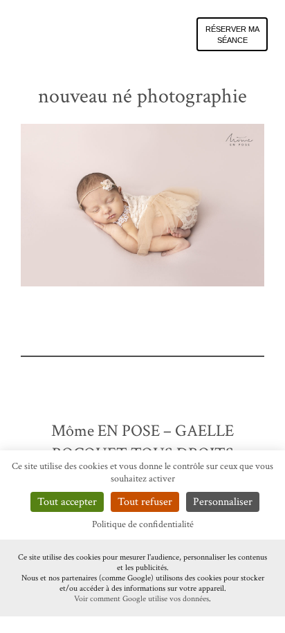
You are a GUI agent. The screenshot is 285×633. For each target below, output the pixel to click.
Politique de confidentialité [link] (143, 524)
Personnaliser (222, 502)
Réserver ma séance (232, 34)
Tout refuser (145, 502)
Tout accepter (67, 502)
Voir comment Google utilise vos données (141, 599)
